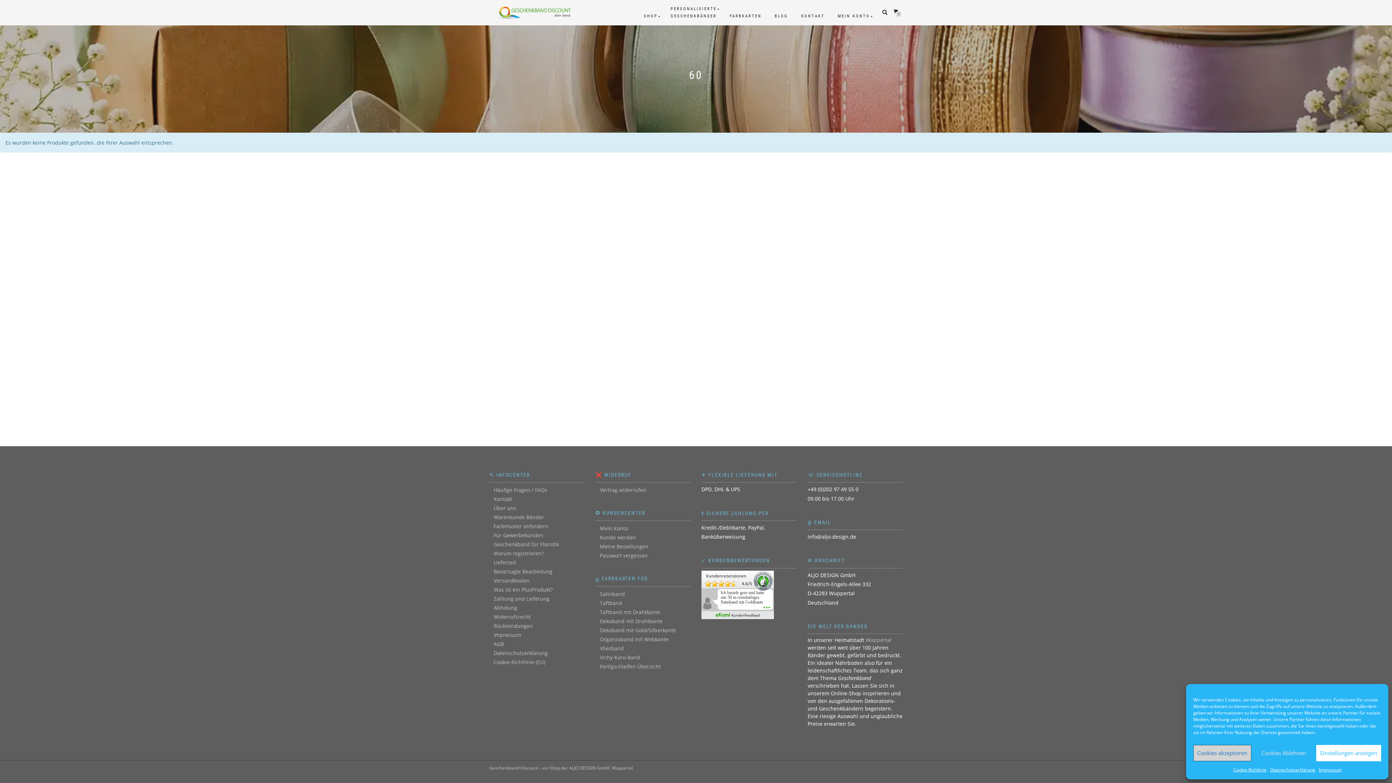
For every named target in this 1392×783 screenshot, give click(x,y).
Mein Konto (854, 16)
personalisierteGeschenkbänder (694, 12)
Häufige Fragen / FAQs (520, 489)
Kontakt (813, 16)
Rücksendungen (513, 625)
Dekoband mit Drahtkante (631, 621)
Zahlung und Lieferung (522, 598)
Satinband (612, 594)
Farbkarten (746, 16)
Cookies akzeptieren (1222, 753)
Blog (781, 16)
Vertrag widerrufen (623, 489)
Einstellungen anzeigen (1348, 753)
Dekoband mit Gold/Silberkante (638, 630)
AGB (499, 644)
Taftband (611, 603)
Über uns (505, 508)
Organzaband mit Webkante (634, 639)
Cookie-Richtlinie (1250, 770)
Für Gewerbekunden (518, 535)
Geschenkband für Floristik (526, 544)
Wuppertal (878, 640)
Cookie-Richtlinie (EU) (519, 662)
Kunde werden (618, 537)
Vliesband (612, 648)
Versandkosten (512, 580)
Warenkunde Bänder (519, 517)
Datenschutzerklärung (1292, 770)
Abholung (505, 607)
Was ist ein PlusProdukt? (523, 589)
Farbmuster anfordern (521, 526)
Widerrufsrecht (512, 616)
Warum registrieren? (519, 553)
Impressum (1330, 770)
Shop (651, 16)
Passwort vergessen (624, 555)
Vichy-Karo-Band (620, 657)
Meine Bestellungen (624, 546)
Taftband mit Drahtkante (630, 612)
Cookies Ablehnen (1284, 753)
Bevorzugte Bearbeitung (523, 571)
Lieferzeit (505, 562)
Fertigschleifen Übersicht (630, 666)
